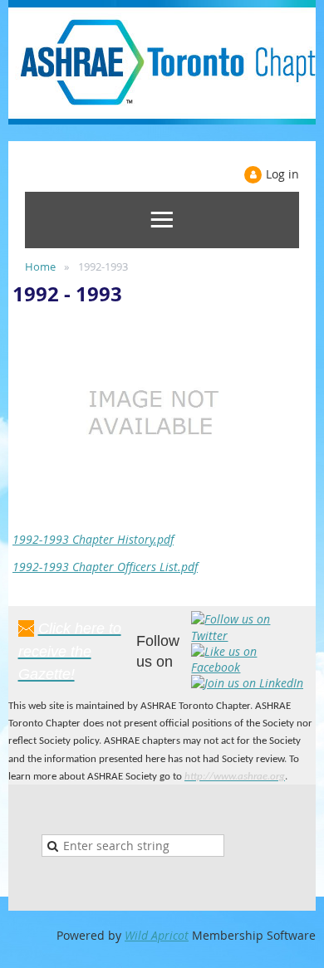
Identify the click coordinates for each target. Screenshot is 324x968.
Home (40, 266)
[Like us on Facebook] (248, 667)
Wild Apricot (157, 935)
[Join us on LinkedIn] (247, 683)
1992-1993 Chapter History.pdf (93, 539)
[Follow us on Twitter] (248, 635)
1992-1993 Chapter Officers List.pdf (105, 566)
